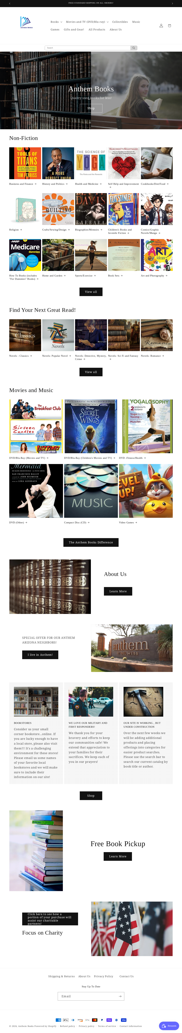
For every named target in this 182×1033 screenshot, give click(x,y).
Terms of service (107, 1026)
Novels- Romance (151, 355)
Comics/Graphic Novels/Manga (150, 231)
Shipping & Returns (61, 976)
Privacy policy (86, 1026)
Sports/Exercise (83, 275)
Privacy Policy (103, 976)
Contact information (131, 1026)
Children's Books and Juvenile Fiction (120, 231)
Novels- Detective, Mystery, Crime (90, 357)
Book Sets (113, 275)
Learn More (118, 591)
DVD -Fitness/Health (130, 457)
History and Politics (53, 183)
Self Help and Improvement (123, 183)
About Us (84, 976)
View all (91, 292)
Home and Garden (52, 275)
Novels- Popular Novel (55, 355)
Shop (91, 108)
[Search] (133, 48)
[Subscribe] (120, 996)
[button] (56, 22)
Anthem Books (26, 1026)
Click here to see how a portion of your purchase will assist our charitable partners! (50, 919)
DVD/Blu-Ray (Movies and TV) (27, 457)
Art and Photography (152, 275)
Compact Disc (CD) (75, 522)
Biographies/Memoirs (87, 229)
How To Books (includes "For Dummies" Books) (23, 277)
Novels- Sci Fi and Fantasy (123, 355)
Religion (14, 229)
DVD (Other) (16, 522)
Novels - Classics (19, 355)
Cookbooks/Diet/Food (153, 183)
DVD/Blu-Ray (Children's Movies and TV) (88, 457)
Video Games (126, 522)
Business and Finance (21, 183)
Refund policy (67, 1026)
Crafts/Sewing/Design (54, 229)
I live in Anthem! (40, 655)
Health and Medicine (86, 183)
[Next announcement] (172, 3)
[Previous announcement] (10, 3)
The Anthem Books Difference (91, 542)
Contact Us (127, 976)
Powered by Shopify (45, 1026)
